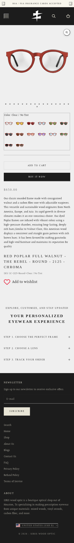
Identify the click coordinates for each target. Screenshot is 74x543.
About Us (9, 444)
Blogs (7, 450)
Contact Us (10, 457)
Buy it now (37, 177)
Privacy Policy (11, 469)
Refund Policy (11, 475)
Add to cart (37, 165)
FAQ (6, 463)
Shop (6, 438)
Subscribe (16, 411)
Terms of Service (13, 481)
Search (7, 425)
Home (7, 431)
